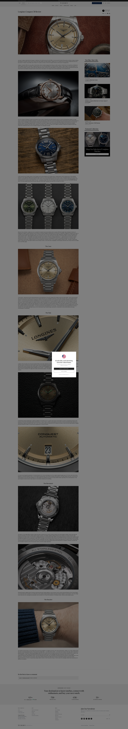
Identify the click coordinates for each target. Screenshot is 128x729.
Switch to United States (64, 368)
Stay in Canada (64, 371)
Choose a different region (63, 374)
